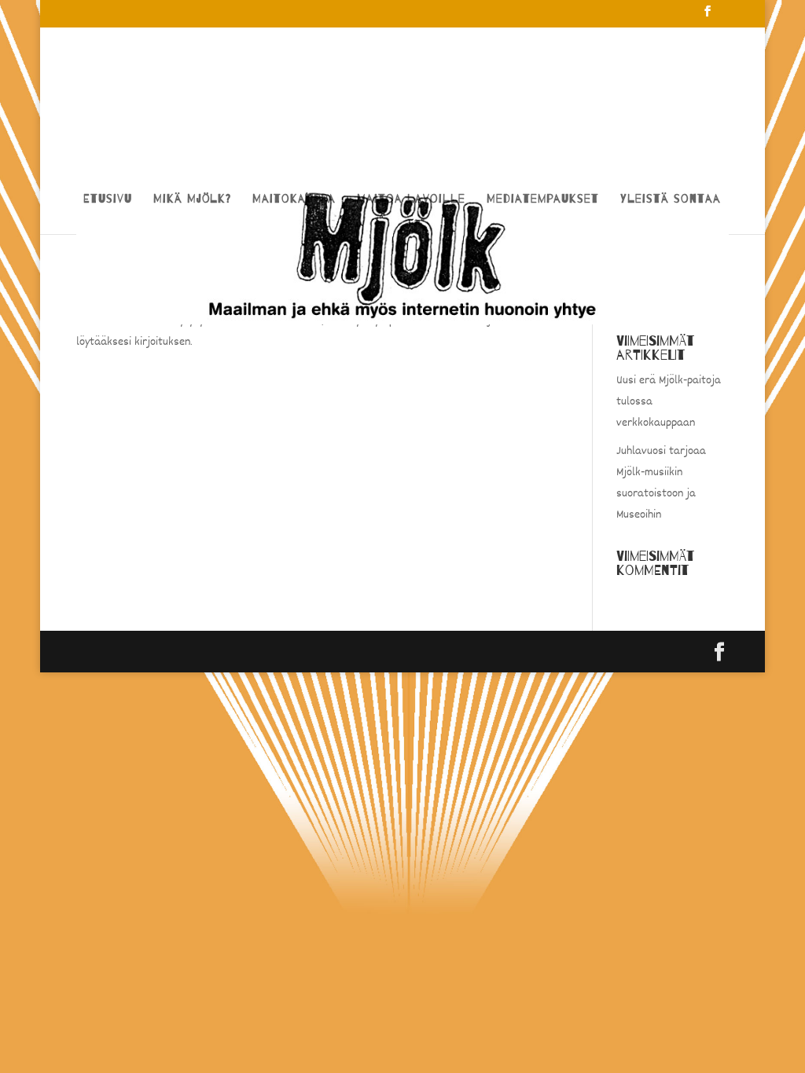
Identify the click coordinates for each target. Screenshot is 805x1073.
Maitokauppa (294, 200)
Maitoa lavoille (411, 200)
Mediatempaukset (543, 200)
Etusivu (107, 200)
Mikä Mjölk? (192, 200)
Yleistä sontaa (670, 200)
